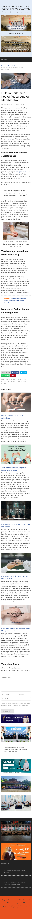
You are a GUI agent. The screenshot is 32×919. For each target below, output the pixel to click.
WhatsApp (6, 375)
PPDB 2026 (21, 900)
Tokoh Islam (10, 903)
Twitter (24, 372)
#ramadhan (12, 381)
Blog (3, 900)
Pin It (13, 375)
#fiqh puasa (21, 380)
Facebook (16, 372)
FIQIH (28, 900)
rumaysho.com (21, 172)
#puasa (3, 381)
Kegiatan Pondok (20, 903)
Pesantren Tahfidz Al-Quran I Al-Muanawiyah (16, 7)
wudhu (8, 139)
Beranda (3, 66)
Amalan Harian (12, 66)
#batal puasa (11, 380)
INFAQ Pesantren (11, 900)
